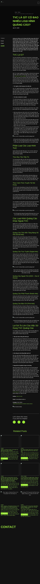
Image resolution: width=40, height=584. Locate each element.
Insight (2, 45)
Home (16, 12)
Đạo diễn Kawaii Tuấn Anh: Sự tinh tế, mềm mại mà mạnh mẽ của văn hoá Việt (29, 450)
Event (2, 41)
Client (2, 43)
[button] (38, 3)
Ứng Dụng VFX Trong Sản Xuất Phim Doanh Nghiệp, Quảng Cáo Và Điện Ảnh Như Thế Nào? (29, 507)
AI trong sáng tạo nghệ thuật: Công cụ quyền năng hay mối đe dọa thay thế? (30, 478)
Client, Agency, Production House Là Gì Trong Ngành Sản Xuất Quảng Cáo (10, 506)
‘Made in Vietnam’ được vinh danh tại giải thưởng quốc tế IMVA (9, 450)
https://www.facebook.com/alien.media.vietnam (22, 403)
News (19, 12)
